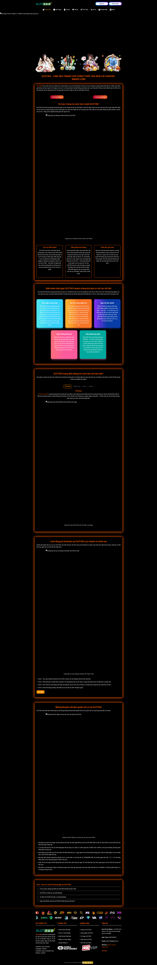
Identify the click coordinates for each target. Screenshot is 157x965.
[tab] (67, 386)
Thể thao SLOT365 (43, 394)
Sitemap (104, 951)
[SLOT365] (44, 3)
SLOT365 (39, 86)
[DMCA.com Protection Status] (87, 962)
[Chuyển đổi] (38, 889)
